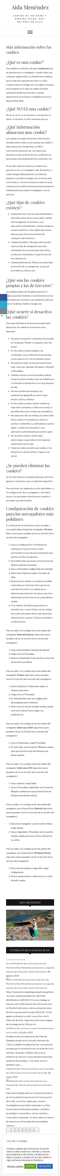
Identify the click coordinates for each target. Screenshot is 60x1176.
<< (8, 1130)
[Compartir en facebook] (3, 297)
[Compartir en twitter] (3, 304)
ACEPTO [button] (30, 1166)
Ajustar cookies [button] (15, 1166)
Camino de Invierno (15, 959)
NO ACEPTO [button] (45, 1166)
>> (37, 1130)
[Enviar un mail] (3, 310)
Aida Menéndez (30, 7)
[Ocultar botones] (1, 316)
